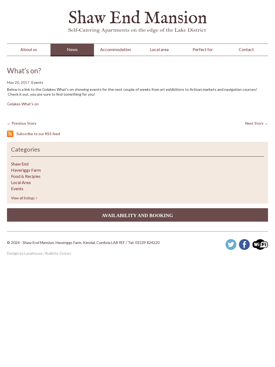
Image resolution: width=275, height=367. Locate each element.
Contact (246, 49)
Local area (159, 49)
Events (17, 188)
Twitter (231, 244)
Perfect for (203, 49)
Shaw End (19, 163)
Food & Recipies (26, 176)
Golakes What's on (23, 104)
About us (28, 49)
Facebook (244, 244)
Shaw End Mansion (137, 22)
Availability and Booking (137, 215)
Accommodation (115, 49)
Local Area (21, 182)
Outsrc (65, 253)
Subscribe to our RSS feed (38, 133)
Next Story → (256, 123)
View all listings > (24, 198)
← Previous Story (21, 123)
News (72, 49)
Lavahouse (33, 253)
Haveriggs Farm (26, 170)
